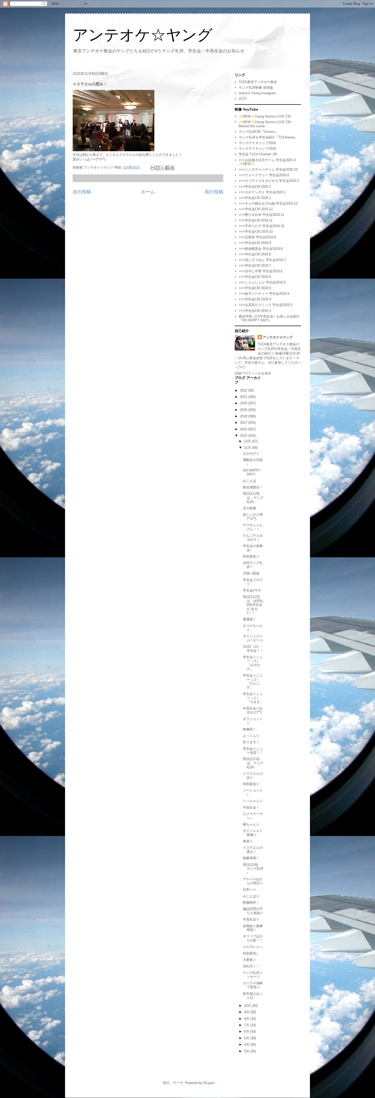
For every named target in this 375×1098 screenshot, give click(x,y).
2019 (244, 410)
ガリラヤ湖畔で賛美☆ (253, 985)
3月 (247, 1051)
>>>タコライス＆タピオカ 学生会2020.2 (269, 181)
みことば (249, 481)
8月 (247, 1019)
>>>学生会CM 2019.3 (255, 311)
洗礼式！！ (251, 966)
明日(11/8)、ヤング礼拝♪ (253, 869)
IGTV (243, 99)
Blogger (208, 1083)
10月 (248, 1006)
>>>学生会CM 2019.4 (255, 299)
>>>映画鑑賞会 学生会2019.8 (260, 249)
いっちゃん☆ (253, 801)
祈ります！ (251, 742)
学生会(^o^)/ (252, 590)
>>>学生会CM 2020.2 (255, 186)
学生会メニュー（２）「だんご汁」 (253, 681)
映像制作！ (251, 902)
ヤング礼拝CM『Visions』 (258, 132)
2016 (244, 429)
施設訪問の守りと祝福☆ (253, 911)
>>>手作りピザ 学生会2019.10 (261, 226)
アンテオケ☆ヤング (142, 34)
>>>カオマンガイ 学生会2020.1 (262, 192)
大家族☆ (249, 960)
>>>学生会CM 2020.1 (255, 198)
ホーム (148, 191)
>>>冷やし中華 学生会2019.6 (260, 271)
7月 (247, 1025)
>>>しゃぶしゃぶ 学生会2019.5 (262, 282)
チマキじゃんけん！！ (253, 527)
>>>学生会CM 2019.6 (255, 277)
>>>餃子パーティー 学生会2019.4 (264, 294)
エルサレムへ (253, 947)
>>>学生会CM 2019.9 (255, 243)
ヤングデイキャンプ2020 (257, 143)
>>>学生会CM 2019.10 (256, 231)
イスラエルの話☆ (253, 776)
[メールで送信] (152, 167)
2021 (244, 397)
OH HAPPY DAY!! (251, 472)
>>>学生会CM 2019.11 (255, 220)
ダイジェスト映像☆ (253, 833)
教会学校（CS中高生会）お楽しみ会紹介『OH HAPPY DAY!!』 (269, 318)
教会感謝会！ (253, 487)
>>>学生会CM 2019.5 (255, 288)
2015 (244, 436)
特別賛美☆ (251, 556)
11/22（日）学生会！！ (253, 649)
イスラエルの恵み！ (253, 850)
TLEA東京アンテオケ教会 (258, 82)
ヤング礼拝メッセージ (253, 975)
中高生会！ (251, 807)
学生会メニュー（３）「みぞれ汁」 (253, 663)
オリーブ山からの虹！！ (253, 938)
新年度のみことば (253, 996)
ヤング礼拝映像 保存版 (256, 87)
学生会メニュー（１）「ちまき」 (253, 698)
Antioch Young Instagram (257, 93)
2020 (244, 403)
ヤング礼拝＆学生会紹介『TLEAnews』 (268, 137)
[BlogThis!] (157, 167)
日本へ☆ (249, 889)
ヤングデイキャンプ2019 (257, 148)
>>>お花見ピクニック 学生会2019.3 (265, 305)
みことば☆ (251, 896)
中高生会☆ (251, 919)
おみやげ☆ (251, 453)
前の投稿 (214, 191)
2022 (244, 390)
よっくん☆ (251, 736)
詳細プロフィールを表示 (253, 373)
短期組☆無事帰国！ (253, 928)
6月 (247, 1031)
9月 (247, 1012)
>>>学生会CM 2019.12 (256, 209)
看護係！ (249, 619)
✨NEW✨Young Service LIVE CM (265, 116)
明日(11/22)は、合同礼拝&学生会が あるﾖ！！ (253, 605)
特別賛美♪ (250, 953)
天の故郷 (249, 508)
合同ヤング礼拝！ (253, 565)
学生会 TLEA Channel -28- (258, 154)
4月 (247, 1044)
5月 (247, 1038)
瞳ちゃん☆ (251, 824)
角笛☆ (248, 841)
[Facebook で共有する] (167, 167)
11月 (248, 448)
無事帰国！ (251, 858)
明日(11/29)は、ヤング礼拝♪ (253, 497)
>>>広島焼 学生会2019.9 (257, 237)
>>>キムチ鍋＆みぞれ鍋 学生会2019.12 (268, 203)
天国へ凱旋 (251, 573)
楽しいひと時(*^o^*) (253, 517)
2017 (244, 422)
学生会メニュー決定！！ (253, 751)
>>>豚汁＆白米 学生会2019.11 (261, 215)
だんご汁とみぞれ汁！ (253, 537)
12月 (248, 441)
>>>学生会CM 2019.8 (255, 254)
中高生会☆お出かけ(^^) (253, 710)
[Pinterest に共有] (172, 167)
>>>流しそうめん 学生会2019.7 (262, 260)
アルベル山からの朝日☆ (253, 881)
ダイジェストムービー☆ (253, 638)
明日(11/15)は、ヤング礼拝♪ (253, 763)
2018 (244, 416)
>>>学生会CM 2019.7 (255, 265)
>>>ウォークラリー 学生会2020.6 (264, 175)
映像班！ (249, 729)
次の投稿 (82, 191)
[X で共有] (162, 167)
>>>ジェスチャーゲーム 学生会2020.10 (268, 169)
